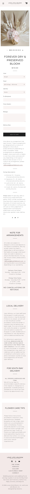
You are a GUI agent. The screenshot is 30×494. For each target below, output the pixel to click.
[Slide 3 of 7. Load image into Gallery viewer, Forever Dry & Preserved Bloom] (13, 50)
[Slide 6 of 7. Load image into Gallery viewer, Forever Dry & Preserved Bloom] (18, 50)
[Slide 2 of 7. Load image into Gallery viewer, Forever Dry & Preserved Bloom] (11, 50)
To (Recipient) (7, 96)
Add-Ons (5, 88)
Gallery (15, 468)
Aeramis (19, 489)
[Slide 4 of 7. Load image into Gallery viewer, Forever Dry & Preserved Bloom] (15, 50)
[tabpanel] (15, 28)
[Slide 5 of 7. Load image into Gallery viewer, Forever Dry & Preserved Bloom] (17, 50)
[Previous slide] (7, 50)
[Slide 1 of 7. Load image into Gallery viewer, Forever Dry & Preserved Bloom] (10, 50)
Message (5, 111)
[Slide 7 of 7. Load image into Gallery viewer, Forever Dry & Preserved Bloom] (20, 50)
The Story (16, 464)
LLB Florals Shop (15, 471)
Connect (15, 473)
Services (15, 466)
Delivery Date (7, 125)
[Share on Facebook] (12, 218)
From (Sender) (7, 104)
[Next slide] (22, 50)
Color (4, 73)
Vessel (4, 81)
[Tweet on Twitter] (15, 218)
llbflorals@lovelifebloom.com (13, 165)
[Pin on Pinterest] (18, 218)
